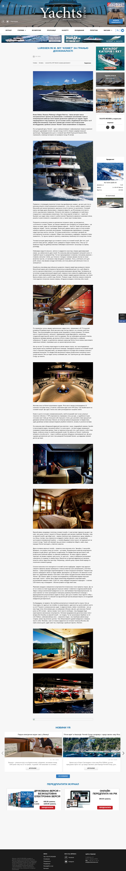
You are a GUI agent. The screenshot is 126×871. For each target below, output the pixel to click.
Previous (2, 753)
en (12, 6)
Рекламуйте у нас (48, 866)
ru (16, 6)
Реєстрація (23, 6)
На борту (65, 30)
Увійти (30, 6)
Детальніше (32, 768)
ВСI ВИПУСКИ (36, 30)
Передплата (47, 861)
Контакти (46, 868)
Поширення (47, 863)
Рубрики (21, 30)
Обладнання (79, 30)
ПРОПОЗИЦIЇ (51, 30)
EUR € (121, 315)
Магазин (107, 30)
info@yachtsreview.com (91, 862)
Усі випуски (47, 859)
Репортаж (94, 30)
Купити (116, 21)
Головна (35, 62)
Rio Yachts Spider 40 (110, 182)
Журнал (9, 30)
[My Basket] (122, 30)
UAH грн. (122, 321)
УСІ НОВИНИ (63, 776)
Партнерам (14, 21)
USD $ (121, 318)
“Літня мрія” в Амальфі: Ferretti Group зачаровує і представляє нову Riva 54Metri (91, 735)
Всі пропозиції (110, 195)
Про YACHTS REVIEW (50, 856)
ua (7, 6)
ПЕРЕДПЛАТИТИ (47, 807)
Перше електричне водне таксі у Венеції (33, 734)
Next (123, 753)
